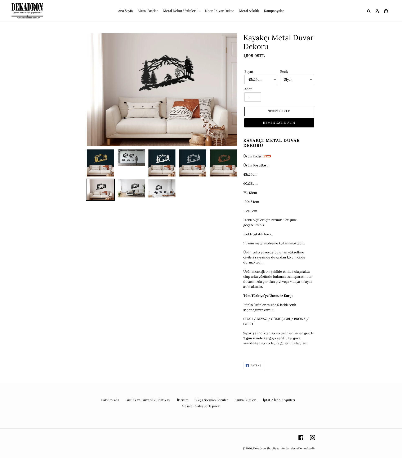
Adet (248, 89)
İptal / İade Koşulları (279, 400)
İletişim (182, 400)
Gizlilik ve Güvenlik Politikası (148, 400)
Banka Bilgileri (245, 400)
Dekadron (259, 448)
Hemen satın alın (279, 123)
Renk (284, 71)
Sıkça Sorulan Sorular (211, 400)
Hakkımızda (110, 400)
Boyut (248, 71)
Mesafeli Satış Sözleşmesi (201, 406)
